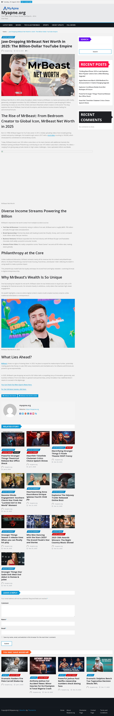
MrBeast (4, 363)
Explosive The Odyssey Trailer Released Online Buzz (63, 497)
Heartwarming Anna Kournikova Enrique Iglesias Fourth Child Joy (37, 495)
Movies (18, 25)
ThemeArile (32, 710)
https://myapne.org (32, 409)
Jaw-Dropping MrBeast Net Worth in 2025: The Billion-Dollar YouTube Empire (33, 31)
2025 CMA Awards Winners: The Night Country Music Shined (62, 540)
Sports (46, 25)
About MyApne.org (71, 711)
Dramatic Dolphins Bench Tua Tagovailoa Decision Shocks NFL (99, 681)
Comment (5, 603)
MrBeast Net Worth (10, 396)
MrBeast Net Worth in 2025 (29, 396)
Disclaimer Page (82, 711)
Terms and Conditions (103, 711)
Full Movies (71, 25)
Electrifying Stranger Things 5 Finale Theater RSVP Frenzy (62, 453)
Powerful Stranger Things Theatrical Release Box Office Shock (10, 459)
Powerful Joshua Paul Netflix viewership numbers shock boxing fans (69, 682)
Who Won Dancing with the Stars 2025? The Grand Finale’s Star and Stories (38, 538)
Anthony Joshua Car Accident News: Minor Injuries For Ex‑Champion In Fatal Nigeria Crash (42, 685)
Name (4, 619)
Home (5, 31)
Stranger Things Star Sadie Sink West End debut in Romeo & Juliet (11, 576)
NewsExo (23, 710)
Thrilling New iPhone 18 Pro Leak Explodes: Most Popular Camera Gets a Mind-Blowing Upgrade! (93, 73)
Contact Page (93, 711)
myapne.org (8, 51)
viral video (51, 135)
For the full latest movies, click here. (13, 389)
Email (3, 628)
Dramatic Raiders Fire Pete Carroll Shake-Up (12, 679)
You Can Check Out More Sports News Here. (16, 385)
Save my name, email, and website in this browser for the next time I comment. (30, 637)
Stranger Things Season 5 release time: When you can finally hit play (12, 538)
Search (84, 39)
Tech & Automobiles (32, 25)
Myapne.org (13, 12)
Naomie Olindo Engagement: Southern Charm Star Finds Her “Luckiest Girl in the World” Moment (12, 500)
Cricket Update (58, 25)
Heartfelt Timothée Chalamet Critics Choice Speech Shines (37, 458)
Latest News (8, 25)
